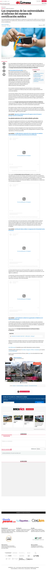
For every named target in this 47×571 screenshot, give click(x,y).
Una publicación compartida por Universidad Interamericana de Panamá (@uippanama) (25, 266)
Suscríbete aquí (11, 347)
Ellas (29, 553)
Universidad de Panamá (33, 385)
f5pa (36, 556)
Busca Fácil (22, 556)
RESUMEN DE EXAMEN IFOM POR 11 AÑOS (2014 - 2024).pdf (22, 336)
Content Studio (8, 556)
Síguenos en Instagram (24, 391)
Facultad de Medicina (20, 385)
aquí (29, 353)
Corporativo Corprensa (8, 553)
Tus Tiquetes (15, 556)
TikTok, (32, 349)
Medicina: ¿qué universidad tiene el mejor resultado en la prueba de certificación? (38, 80)
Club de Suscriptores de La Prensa (28, 556)
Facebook (37, 349)
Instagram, (28, 349)
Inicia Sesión (39, 1)
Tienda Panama (22, 559)
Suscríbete (44, 1)
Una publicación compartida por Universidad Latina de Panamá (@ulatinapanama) (24, 216)
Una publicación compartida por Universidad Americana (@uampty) (24, 170)
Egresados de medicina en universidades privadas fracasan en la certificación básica (38, 75)
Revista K (36, 553)
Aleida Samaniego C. (5, 24)
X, (34, 349)
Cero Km (29, 559)
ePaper (43, 3)
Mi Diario (22, 553)
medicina (14, 385)
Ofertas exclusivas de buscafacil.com (39, 429)
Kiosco (46, 3)
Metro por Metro (8, 559)
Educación (26, 385)
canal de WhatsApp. (12, 351)
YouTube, (24, 349)
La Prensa (15, 553)
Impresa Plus (15, 559)
